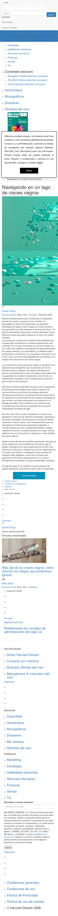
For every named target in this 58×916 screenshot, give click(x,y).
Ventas (11, 61)
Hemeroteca (7, 22)
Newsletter (29, 39)
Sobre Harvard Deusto (23, 654)
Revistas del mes (17, 108)
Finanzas (13, 57)
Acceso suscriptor (9, 27)
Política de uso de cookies (25, 901)
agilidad (8, 486)
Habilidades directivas (19, 49)
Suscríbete (14, 716)
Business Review (9, 314)
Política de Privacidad (22, 895)
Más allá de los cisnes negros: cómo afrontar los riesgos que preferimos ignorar (28, 571)
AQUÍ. (40, 162)
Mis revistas (15, 741)
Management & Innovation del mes (28, 675)
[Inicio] (29, 8)
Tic (9, 65)
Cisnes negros (11, 481)
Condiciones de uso (21, 888)
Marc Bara (7, 583)
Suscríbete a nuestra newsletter (18, 802)
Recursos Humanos (18, 53)
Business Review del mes (25, 667)
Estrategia (13, 45)
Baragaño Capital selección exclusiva (28, 76)
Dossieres (12, 102)
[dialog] (29, 154)
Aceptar (29, 170)
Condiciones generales (23, 882)
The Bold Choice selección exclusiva (27, 80)
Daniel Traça (9, 311)
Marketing (14, 759)
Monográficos (14, 96)
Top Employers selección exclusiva (26, 84)
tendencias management (15, 483)
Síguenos (9, 681)
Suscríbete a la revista (29, 33)
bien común (10, 489)
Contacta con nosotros (23, 660)
